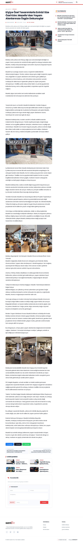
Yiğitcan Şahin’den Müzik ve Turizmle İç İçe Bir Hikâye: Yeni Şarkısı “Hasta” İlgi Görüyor (65, 30)
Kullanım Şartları (66, 527)
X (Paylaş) (18, 444)
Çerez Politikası (65, 529)
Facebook (10, 444)
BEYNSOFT (74, 539)
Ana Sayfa (8, 9)
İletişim (44, 527)
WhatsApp (27, 444)
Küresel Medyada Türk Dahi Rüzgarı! (65, 40)
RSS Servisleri (46, 529)
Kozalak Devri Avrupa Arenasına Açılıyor (66, 35)
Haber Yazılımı (62, 539)
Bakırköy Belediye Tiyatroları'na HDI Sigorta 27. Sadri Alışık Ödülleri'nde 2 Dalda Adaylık (67, 23)
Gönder (44, 502)
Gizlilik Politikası (65, 524)
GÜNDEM (14, 9)
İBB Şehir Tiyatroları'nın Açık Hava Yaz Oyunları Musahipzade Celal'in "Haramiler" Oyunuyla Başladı (66, 17)
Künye (44, 524)
